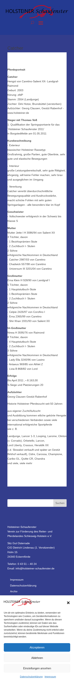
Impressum (50, 676)
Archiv (13, 591)
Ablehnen (37, 657)
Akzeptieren (37, 647)
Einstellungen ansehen (37, 668)
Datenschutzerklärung (31, 676)
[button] (68, 603)
